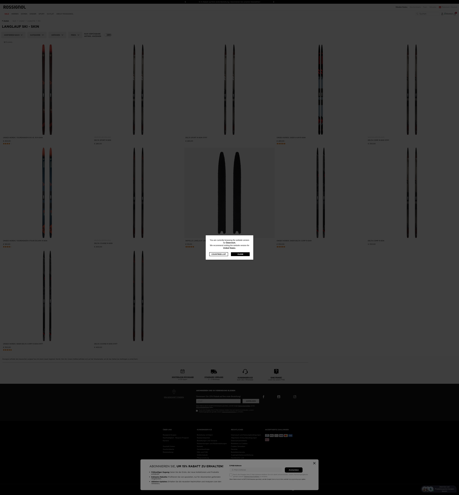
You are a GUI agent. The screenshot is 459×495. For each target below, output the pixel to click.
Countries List (218, 254)
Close (240, 254)
